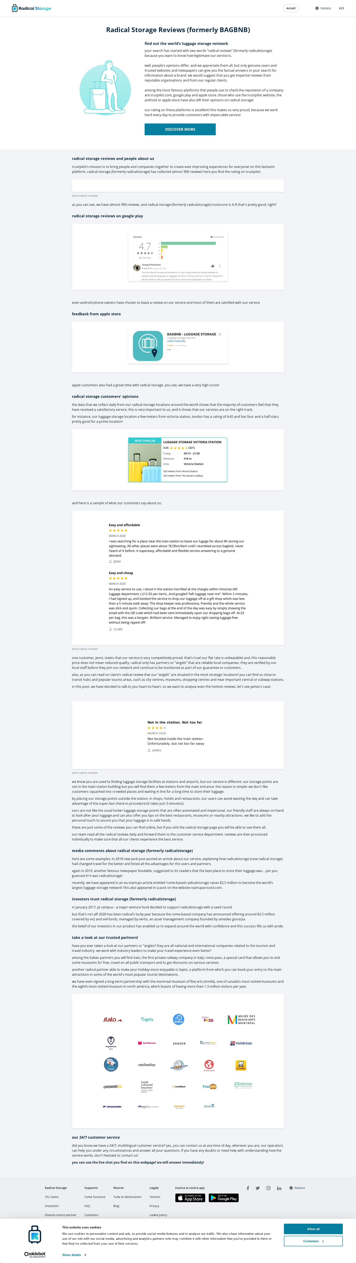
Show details (71, 1255)
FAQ (87, 1206)
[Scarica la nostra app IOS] (190, 1197)
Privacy (154, 1206)
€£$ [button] (340, 8)
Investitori (52, 1206)
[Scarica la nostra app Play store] (223, 1197)
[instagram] (268, 1187)
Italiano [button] (326, 8)
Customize (311, 1241)
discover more (180, 129)
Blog (116, 1206)
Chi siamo (52, 1197)
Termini (155, 1197)
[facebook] (248, 1187)
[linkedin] (279, 1187)
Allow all (313, 1229)
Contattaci (91, 1215)
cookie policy (158, 1215)
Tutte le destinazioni (127, 1197)
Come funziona (94, 1197)
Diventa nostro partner (60, 1215)
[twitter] (258, 1187)
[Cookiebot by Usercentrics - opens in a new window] (35, 1255)
